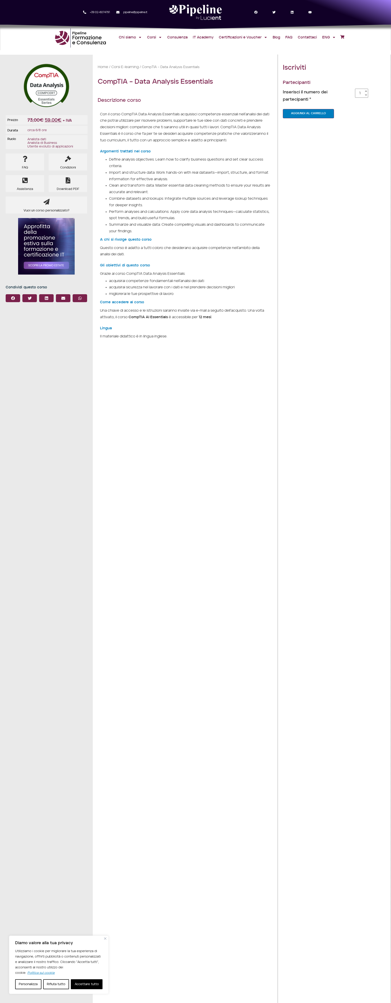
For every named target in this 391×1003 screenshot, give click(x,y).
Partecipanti (296, 82)
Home (103, 67)
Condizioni (68, 167)
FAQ (289, 37)
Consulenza (177, 37)
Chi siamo (127, 37)
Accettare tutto (87, 984)
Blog (276, 37)
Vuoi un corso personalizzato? (46, 210)
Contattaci (307, 37)
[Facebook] (256, 12)
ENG (326, 37)
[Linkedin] (292, 12)
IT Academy (203, 37)
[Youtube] (310, 12)
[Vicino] (105, 938)
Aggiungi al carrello (308, 113)
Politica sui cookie (41, 973)
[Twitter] (274, 12)
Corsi (151, 37)
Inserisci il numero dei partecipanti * (305, 96)
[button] (13, 298)
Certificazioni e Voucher (240, 37)
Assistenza (25, 189)
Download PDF (68, 189)
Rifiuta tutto (56, 984)
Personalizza (28, 984)
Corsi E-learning (125, 67)
